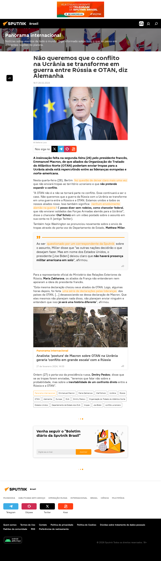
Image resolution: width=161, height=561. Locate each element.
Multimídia (118, 497)
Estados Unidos (41, 405)
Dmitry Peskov (79, 399)
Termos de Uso (27, 524)
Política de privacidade (62, 524)
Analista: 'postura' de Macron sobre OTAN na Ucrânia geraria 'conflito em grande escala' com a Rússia (77, 358)
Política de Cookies (86, 524)
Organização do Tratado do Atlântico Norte (107, 399)
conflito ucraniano (113, 405)
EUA (67, 399)
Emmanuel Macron (67, 393)
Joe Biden (97, 405)
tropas (87, 405)
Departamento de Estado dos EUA (66, 405)
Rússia (122, 393)
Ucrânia (112, 393)
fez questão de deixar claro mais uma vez (100, 180)
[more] (123, 266)
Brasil (94, 497)
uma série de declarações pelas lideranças (90, 291)
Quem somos (10, 524)
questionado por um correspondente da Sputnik (80, 244)
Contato (43, 524)
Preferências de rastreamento (54, 529)
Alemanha (48, 399)
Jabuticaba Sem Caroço (31, 497)
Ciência (105, 497)
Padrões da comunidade (15, 529)
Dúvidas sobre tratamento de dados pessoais (122, 524)
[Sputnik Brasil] (15, 26)
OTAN (37, 399)
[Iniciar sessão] (148, 23)
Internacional (78, 497)
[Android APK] (13, 540)
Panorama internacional (52, 351)
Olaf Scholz (101, 393)
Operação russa (57, 497)
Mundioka (9, 497)
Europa (59, 399)
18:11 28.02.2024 (41, 82)
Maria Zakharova (85, 393)
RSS (33, 529)
